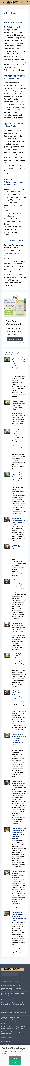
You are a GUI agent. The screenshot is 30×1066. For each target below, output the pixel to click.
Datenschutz (6, 1044)
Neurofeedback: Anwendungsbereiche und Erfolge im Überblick (14, 998)
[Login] (27, 2)
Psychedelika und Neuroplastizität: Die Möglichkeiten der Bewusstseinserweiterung (19, 785)
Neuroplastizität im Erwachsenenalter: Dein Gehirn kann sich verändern (14, 1013)
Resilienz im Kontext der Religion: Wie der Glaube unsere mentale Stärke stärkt (18, 405)
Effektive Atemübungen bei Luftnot (11, 985)
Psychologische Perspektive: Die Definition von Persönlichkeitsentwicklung (19, 916)
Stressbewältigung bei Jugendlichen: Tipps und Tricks (18, 475)
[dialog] (15, 1055)
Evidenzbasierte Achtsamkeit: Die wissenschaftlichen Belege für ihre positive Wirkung (18, 627)
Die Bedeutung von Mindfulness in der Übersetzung (12, 994)
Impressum (6, 1041)
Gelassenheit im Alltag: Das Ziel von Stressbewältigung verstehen (12, 1018)
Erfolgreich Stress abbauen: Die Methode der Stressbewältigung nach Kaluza (18, 695)
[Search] (22, 2)
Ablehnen (15, 1058)
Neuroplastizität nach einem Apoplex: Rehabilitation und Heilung (12, 1022)
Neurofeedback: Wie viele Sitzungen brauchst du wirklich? (12, 989)
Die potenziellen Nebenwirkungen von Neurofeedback (12, 1032)
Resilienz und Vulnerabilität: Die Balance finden (18, 547)
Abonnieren (23, 974)
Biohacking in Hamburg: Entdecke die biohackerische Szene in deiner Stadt (12, 1003)
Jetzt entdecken (15, 339)
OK (15, 1062)
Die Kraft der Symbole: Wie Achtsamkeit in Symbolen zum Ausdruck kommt (17, 434)
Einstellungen (15, 1055)
